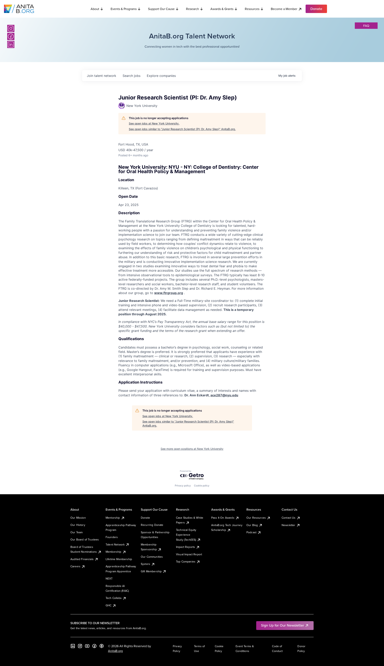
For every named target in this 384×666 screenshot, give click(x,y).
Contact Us (289, 518)
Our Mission (78, 518)
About (95, 9)
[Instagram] (10, 28)
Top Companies (185, 562)
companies (161, 76)
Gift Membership (151, 571)
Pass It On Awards (222, 518)
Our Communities (152, 557)
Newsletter (288, 525)
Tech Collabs (114, 598)
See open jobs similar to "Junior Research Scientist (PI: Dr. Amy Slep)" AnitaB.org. (182, 129)
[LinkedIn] (10, 44)
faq (366, 25)
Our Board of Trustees (84, 539)
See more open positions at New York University (192, 448)
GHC (108, 605)
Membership (113, 552)
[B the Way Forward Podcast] (101, 646)
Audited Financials (82, 559)
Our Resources (256, 518)
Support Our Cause (161, 9)
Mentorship (113, 518)
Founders (112, 537)
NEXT (109, 579)
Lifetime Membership (119, 559)
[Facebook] (10, 36)
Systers (145, 564)
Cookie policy (201, 485)
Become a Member (284, 9)
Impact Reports (185, 547)
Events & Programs (124, 9)
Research (192, 9)
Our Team (76, 532)
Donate (145, 518)
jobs (131, 76)
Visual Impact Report (189, 554)
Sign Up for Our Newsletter (282, 625)
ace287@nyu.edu (224, 395)
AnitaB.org (115, 651)
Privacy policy (183, 485)
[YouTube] (87, 646)
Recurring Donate (152, 525)
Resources (252, 9)
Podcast (251, 532)
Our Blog (252, 525)
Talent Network (115, 544)
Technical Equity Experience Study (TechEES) (186, 535)
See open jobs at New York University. (154, 123)
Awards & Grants (221, 9)
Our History (77, 525)
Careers (75, 566)
